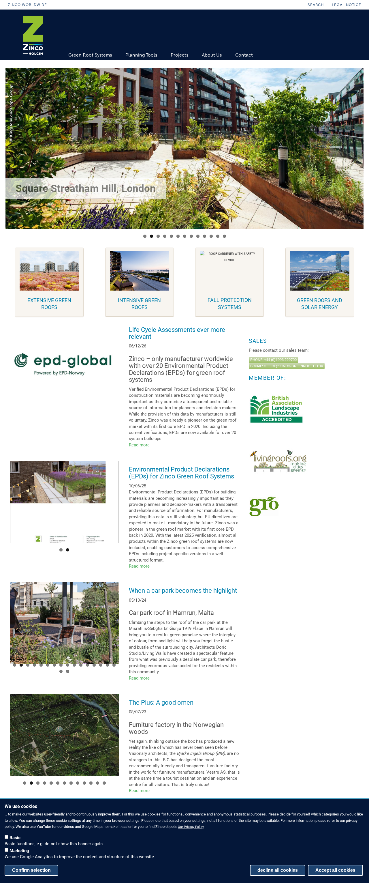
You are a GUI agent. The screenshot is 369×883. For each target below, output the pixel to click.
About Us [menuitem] (212, 55)
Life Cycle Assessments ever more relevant (177, 333)
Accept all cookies (335, 869)
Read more (139, 445)
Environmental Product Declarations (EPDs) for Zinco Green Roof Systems (181, 473)
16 (114, 665)
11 (211, 236)
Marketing (19, 850)
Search (316, 5)
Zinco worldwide (27, 5)
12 (217, 236)
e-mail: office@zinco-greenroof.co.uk (286, 366)
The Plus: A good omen (161, 702)
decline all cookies (277, 869)
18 (67, 671)
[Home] (32, 35)
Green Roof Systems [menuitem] (90, 55)
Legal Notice (346, 5)
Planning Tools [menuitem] (141, 55)
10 (204, 236)
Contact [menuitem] (244, 55)
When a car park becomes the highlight (183, 590)
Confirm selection (31, 869)
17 (61, 671)
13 (224, 236)
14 (100, 665)
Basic (15, 837)
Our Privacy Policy (191, 827)
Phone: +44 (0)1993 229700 (273, 360)
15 (107, 665)
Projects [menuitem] (179, 55)
